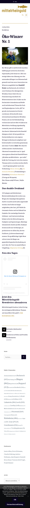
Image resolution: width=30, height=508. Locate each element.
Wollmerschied (12, 434)
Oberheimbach (7, 411)
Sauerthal (20, 418)
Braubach (19, 387)
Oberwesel (17, 411)
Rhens (14, 415)
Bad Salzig (12, 379)
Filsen (17, 393)
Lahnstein (10, 402)
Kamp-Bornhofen (14, 396)
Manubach (22, 405)
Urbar (6, 431)
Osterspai (7, 415)
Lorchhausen (7, 405)
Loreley (14, 405)
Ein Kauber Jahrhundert (14, 329)
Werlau (6, 434)
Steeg (20, 425)
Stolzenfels (7, 428)
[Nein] (28, 496)
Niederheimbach (10, 408)
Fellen (13, 393)
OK (15, 499)
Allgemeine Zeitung (16, 248)
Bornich (11, 387)
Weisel (18, 431)
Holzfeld (6, 396)
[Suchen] (23, 357)
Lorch (20, 402)
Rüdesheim (11, 418)
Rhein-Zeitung (15, 168)
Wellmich (23, 431)
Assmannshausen (10, 375)
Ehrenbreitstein (17, 390)
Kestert (10, 399)
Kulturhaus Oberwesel (17, 174)
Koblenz (17, 399)
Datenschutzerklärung (15, 504)
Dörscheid (8, 390)
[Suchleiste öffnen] (22, 15)
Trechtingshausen (18, 428)
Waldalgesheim (12, 431)
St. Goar (11, 421)
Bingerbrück (13, 383)
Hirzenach (22, 393)
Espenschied (7, 393)
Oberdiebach (20, 408)
